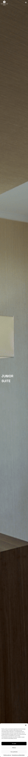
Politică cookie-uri (7, 755)
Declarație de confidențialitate (18, 755)
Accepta (14, 743)
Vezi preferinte (14, 751)
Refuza (14, 747)
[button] (26, 725)
